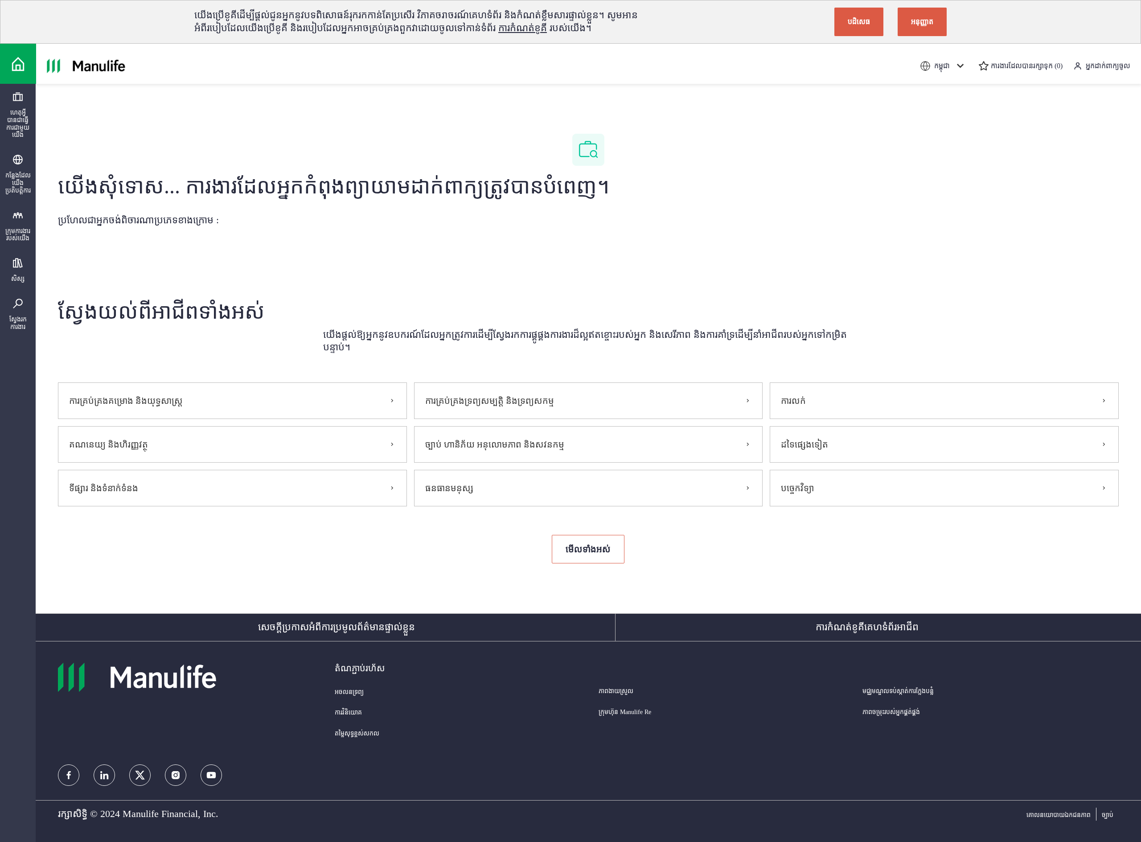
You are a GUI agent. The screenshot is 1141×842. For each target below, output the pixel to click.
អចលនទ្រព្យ (349, 692)
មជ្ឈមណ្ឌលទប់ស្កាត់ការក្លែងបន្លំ (898, 691)
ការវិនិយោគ (348, 712)
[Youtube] (211, 775)
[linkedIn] (104, 775)
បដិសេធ (859, 21)
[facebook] (68, 775)
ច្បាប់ (1107, 815)
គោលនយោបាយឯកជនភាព (1058, 815)
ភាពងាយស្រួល (616, 691)
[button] (588, 549)
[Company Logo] (18, 64)
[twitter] (140, 775)
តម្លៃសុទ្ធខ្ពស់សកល (357, 733)
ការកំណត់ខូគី (522, 27)
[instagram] (175, 775)
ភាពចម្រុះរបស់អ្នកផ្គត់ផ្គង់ (891, 712)
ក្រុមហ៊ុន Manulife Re (625, 712)
